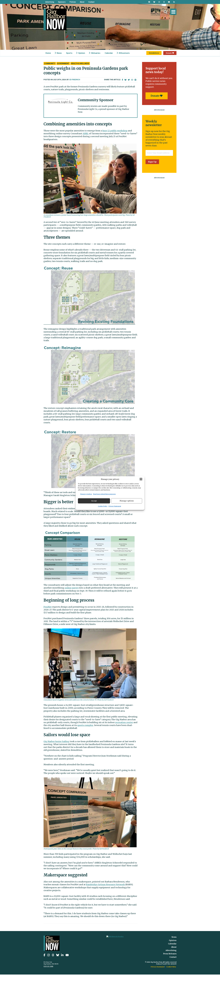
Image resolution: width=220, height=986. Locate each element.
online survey (72, 587)
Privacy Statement (115, 506)
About (82, 2)
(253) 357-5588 (48, 966)
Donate (169, 53)
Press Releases (169, 954)
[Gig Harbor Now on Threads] (164, 2)
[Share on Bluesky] (125, 80)
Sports (69, 53)
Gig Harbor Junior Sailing (56, 741)
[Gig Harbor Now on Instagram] (159, 2)
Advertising (49, 2)
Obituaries (95, 53)
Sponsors (62, 2)
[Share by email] (132, 80)
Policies (73, 2)
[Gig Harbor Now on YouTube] (169, 2)
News (59, 53)
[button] (141, 479)
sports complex (85, 725)
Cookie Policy (102, 506)
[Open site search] (165, 12)
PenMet (48, 607)
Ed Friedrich (74, 80)
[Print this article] (135, 80)
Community (49, 63)
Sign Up (152, 161)
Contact (91, 2)
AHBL (85, 133)
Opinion (81, 53)
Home (48, 53)
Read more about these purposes (104, 494)
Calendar (109, 53)
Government (63, 63)
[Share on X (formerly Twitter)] (129, 80)
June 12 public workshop (114, 130)
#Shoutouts (124, 53)
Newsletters (154, 53)
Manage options (127, 501)
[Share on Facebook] (122, 80)
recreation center (124, 722)
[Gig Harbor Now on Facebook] (149, 2)
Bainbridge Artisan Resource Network (105, 884)
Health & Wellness (80, 63)
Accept (94, 501)
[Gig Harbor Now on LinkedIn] (174, 2)
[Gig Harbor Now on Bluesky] (154, 2)
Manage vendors (86, 494)
